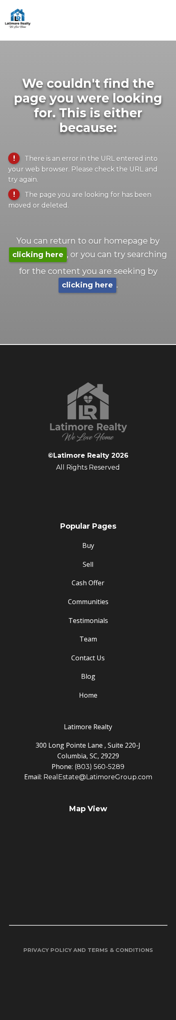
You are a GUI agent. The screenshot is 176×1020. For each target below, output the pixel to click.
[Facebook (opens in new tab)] (88, 488)
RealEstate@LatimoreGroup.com (97, 777)
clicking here (37, 254)
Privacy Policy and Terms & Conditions (88, 950)
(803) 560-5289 (99, 767)
